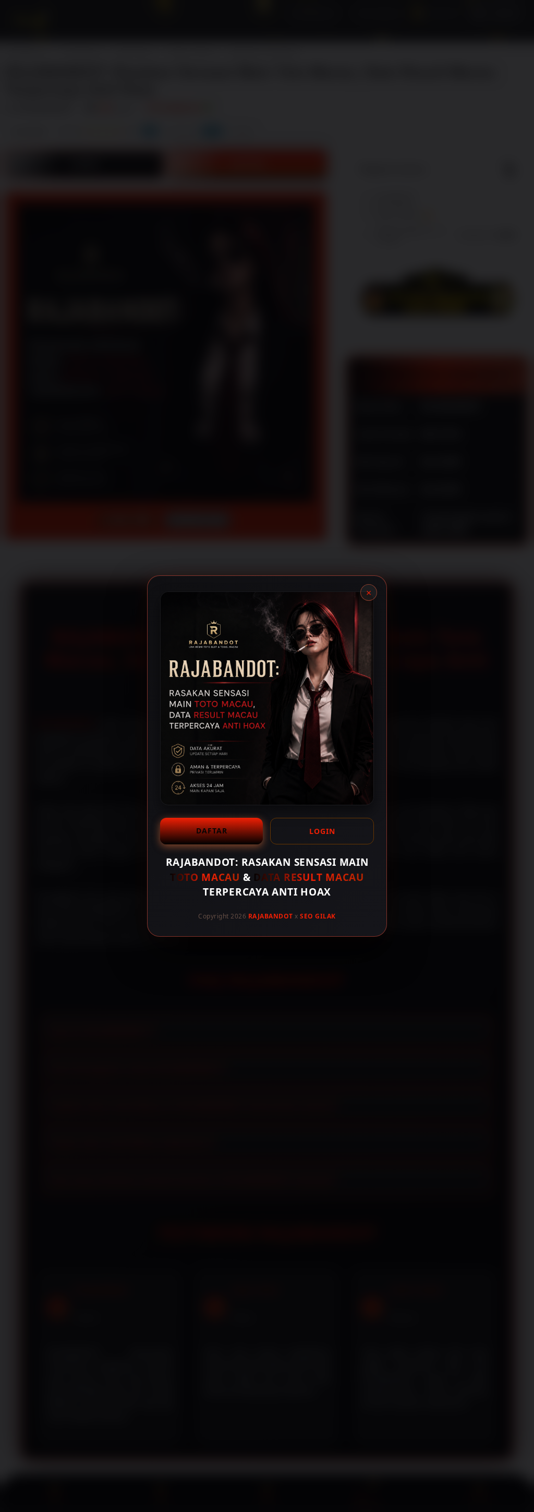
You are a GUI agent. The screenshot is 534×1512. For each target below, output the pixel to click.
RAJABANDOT (270, 915)
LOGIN (322, 831)
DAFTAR (211, 831)
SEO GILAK (318, 915)
